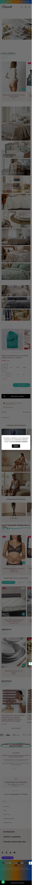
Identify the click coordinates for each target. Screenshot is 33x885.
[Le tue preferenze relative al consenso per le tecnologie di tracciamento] (30, 663)
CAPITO (16, 446)
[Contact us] (3, 882)
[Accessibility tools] (30, 863)
